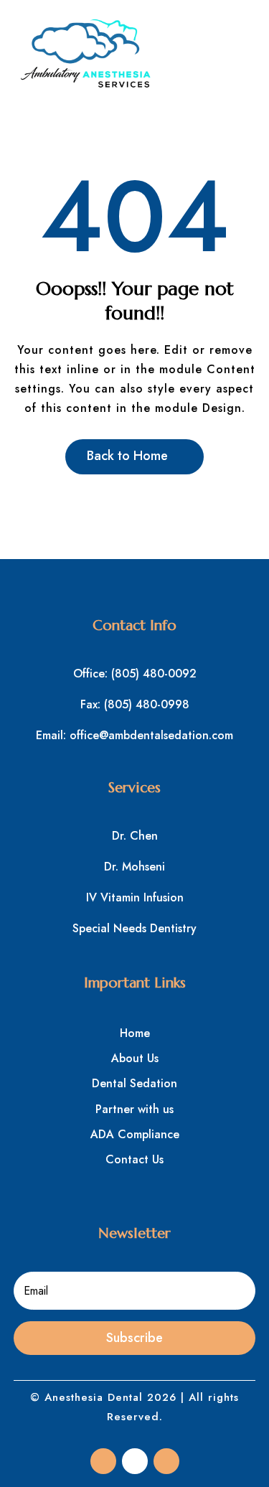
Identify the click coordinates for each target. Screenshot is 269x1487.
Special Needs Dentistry (134, 928)
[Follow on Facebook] (103, 1461)
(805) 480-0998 (146, 704)
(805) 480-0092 (154, 673)
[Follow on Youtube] (166, 1461)
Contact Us (134, 1159)
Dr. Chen (135, 835)
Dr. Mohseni (134, 866)
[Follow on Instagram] (135, 1461)
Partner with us (134, 1109)
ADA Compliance (134, 1134)
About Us (135, 1058)
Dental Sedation (134, 1083)
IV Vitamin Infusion (135, 897)
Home (135, 1033)
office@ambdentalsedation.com (151, 735)
